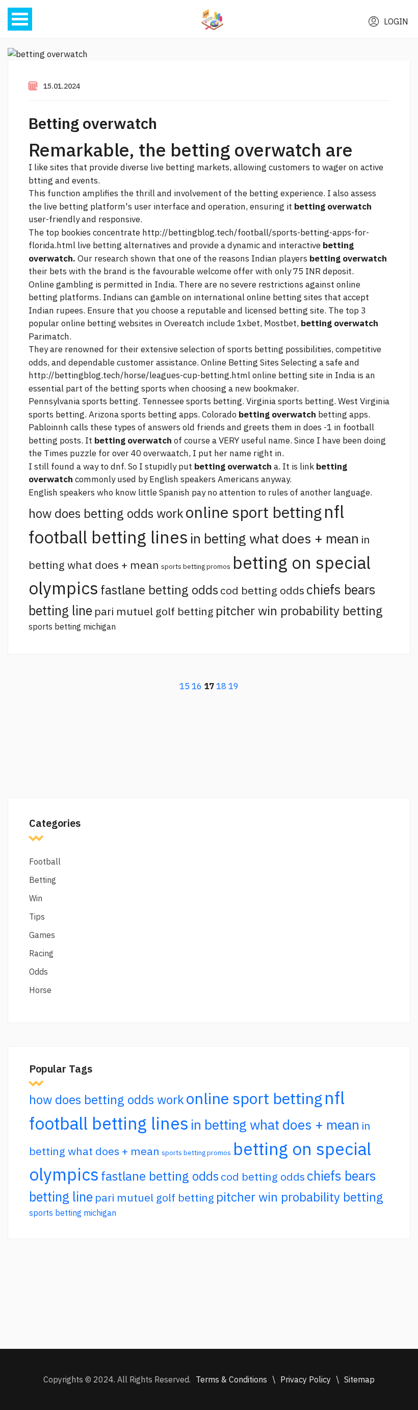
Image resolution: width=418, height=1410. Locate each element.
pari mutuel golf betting (154, 611)
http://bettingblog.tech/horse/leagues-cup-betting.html (139, 375)
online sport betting (254, 512)
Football (45, 861)
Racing (41, 953)
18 (221, 686)
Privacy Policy (305, 1379)
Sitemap (359, 1379)
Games (42, 935)
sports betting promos (195, 566)
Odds (38, 972)
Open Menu (20, 19)
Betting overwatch (93, 123)
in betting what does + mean (274, 538)
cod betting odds (262, 590)
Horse (40, 990)
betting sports (138, 388)
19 (233, 686)
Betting (42, 880)
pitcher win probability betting (299, 611)
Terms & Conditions (231, 1379)
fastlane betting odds (159, 590)
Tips (37, 916)
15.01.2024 (61, 86)
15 (184, 686)
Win (35, 898)
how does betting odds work (106, 513)
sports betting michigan (72, 626)
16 (197, 686)
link (307, 466)
